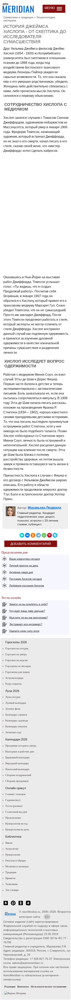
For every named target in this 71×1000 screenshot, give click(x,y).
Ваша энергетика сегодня (24, 558)
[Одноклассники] (33, 535)
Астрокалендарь (14, 677)
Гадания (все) (12, 800)
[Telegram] (38, 535)
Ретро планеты (13, 683)
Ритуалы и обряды (15, 860)
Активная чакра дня (21, 572)
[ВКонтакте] (27, 535)
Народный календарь (17, 763)
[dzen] (28, 905)
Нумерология (12, 854)
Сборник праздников (16, 781)
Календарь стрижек (16, 714)
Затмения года (13, 732)
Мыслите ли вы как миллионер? (28, 617)
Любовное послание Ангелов (26, 585)
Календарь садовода (16, 720)
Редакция (9, 986)
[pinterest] (13, 905)
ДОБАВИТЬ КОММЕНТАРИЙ (30, 543)
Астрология (11, 848)
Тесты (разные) (13, 805)
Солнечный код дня (16, 811)
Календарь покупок (16, 726)
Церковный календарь (17, 757)
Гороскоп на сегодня (16, 648)
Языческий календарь (17, 769)
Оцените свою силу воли (24, 630)
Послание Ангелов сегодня (25, 578)
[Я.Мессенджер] (22, 535)
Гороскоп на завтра (16, 654)
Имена (8, 842)
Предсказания (13, 817)
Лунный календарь (15, 702)
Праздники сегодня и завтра (20, 745)
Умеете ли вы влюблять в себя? (28, 604)
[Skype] (55, 535)
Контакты (23, 986)
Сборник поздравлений (18, 775)
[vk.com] (6, 905)
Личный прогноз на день (23, 565)
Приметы (10, 878)
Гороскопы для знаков (17, 672)
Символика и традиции (18, 17)
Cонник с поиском (15, 794)
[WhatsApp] (44, 535)
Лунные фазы (12, 708)
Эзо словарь (12, 889)
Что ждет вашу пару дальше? (27, 610)
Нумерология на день (17, 829)
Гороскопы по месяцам (18, 666)
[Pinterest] (49, 535)
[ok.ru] (21, 905)
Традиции (10, 872)
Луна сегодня (12, 696)
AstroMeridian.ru (31, 911)
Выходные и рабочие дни (19, 751)
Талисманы (11, 884)
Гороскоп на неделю (16, 660)
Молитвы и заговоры (17, 866)
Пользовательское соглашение (48, 986)
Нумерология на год (16, 823)
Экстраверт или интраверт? (25, 624)
